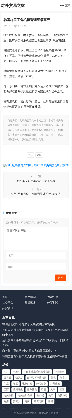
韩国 (39, 155)
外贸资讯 (7, 308)
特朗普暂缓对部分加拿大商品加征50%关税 (28, 324)
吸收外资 (27, 383)
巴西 (6, 389)
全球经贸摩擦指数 (36, 377)
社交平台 (7, 302)
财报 (6, 401)
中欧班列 (59, 371)
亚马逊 (7, 377)
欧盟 (43, 389)
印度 (15, 383)
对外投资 (55, 383)
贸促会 (16, 401)
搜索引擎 (52, 296)
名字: (10, 255)
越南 (27, 401)
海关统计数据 (25, 395)
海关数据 (8, 395)
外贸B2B (30, 302)
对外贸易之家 (13, 5)
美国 (50, 395)
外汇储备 (41, 383)
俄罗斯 (19, 377)
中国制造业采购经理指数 (37, 371)
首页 (5, 296)
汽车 (52, 389)
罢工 (30, 155)
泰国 (62, 389)
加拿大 (63, 377)
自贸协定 (62, 395)
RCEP (16, 371)
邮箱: (10, 266)
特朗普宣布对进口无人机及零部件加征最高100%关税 (34, 356)
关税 (53, 377)
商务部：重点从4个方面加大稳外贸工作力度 (29, 350)
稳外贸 (40, 395)
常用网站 (30, 296)
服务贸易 (32, 389)
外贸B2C (52, 302)
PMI (6, 371)
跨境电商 (39, 401)
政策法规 (18, 389)
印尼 (6, 383)
